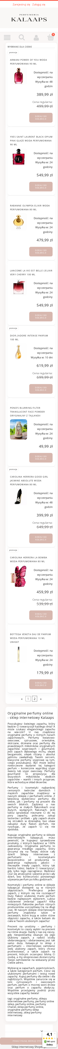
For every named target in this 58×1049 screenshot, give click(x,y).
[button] (7, 38)
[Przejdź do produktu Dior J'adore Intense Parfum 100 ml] (18, 351)
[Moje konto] (36, 37)
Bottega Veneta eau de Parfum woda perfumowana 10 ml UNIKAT (30, 638)
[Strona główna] (29, 17)
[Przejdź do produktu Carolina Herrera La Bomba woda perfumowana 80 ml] (18, 576)
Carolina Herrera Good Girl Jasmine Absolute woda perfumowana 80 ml (29, 480)
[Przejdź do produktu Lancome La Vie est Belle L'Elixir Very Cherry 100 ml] (18, 286)
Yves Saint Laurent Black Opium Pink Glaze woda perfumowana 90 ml (31, 140)
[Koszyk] (50, 37)
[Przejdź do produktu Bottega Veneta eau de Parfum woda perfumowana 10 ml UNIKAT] (18, 654)
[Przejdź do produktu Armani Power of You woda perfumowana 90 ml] (18, 75)
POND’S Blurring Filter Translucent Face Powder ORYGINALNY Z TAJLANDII (27, 411)
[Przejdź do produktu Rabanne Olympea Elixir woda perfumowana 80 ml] (18, 221)
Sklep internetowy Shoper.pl (29, 1047)
